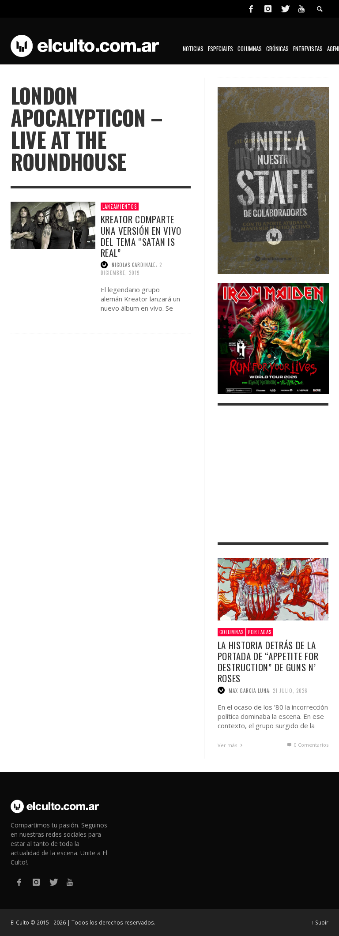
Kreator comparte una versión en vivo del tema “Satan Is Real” (141, 235)
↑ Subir (319, 922)
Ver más (228, 745)
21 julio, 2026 (290, 690)
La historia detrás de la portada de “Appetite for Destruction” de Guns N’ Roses (268, 661)
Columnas (231, 631)
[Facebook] (250, 9)
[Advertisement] (273, 474)
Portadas (259, 631)
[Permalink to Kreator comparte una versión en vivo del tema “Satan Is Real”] (53, 224)
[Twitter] (284, 9)
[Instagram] (268, 9)
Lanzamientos (119, 206)
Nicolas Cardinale (134, 264)
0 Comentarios (310, 744)
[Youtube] (301, 9)
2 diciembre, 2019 (131, 268)
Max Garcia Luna (249, 690)
